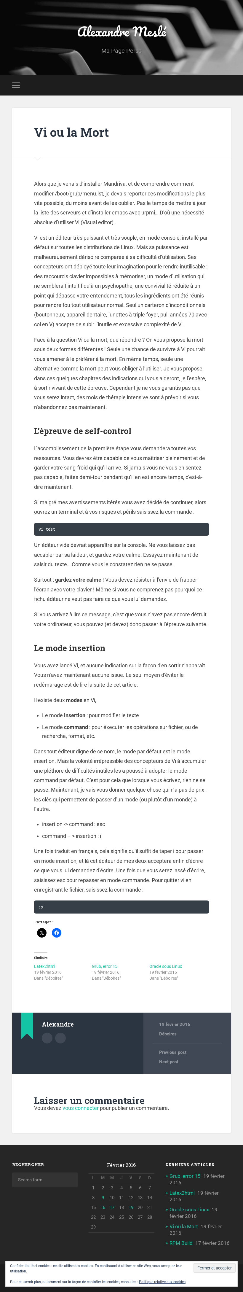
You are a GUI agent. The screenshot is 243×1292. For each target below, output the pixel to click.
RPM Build (181, 1243)
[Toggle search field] (227, 85)
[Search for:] (45, 1179)
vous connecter (81, 1108)
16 (102, 1207)
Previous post (172, 1052)
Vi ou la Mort (71, 132)
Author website (60, 1038)
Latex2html (44, 966)
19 (131, 1207)
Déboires (168, 1034)
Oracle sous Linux (165, 966)
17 (112, 1207)
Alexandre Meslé (121, 31)
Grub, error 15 (104, 966)
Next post (168, 1062)
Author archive (47, 1038)
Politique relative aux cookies (162, 1282)
